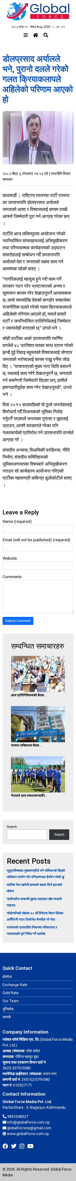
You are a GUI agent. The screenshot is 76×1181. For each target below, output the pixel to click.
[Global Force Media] (38, 11)
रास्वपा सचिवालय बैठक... (26, 745)
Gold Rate (11, 993)
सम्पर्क (7, 1017)
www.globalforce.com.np (28, 1133)
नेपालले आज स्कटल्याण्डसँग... (29, 796)
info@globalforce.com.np (28, 1122)
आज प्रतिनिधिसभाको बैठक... (28, 695)
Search (12, 827)
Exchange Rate (15, 985)
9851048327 (17, 1116)
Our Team (11, 1001)
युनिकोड (8, 1009)
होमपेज (7, 976)
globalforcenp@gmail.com (29, 1128)
